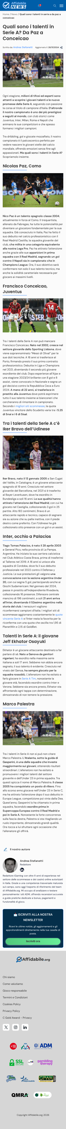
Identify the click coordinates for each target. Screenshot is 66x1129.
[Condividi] (61, 48)
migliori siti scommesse (30, 406)
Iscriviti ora (33, 941)
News (14, 14)
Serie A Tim (29, 678)
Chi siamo (9, 977)
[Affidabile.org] (14, 6)
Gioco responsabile (15, 990)
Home (6, 14)
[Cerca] (55, 6)
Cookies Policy (12, 1004)
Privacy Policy (11, 1011)
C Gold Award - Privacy (17, 1018)
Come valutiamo (13, 984)
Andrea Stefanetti (22, 47)
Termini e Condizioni (15, 997)
